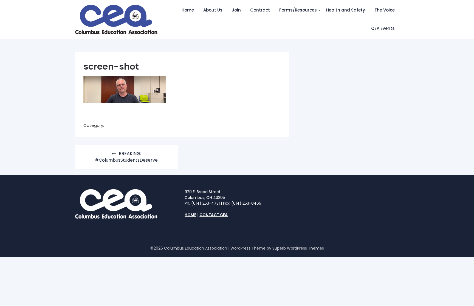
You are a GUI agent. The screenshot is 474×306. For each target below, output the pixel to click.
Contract (260, 10)
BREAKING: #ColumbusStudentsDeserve (126, 156)
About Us (212, 10)
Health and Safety (345, 10)
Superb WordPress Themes (298, 248)
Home (188, 10)
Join (236, 10)
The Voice (384, 10)
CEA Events (383, 28)
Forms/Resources (298, 10)
